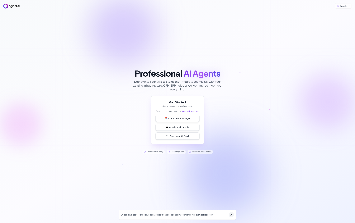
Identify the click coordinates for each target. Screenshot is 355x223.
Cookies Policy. (206, 214)
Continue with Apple (179, 127)
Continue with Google (179, 118)
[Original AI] (11, 6)
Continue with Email (179, 136)
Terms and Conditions (190, 111)
